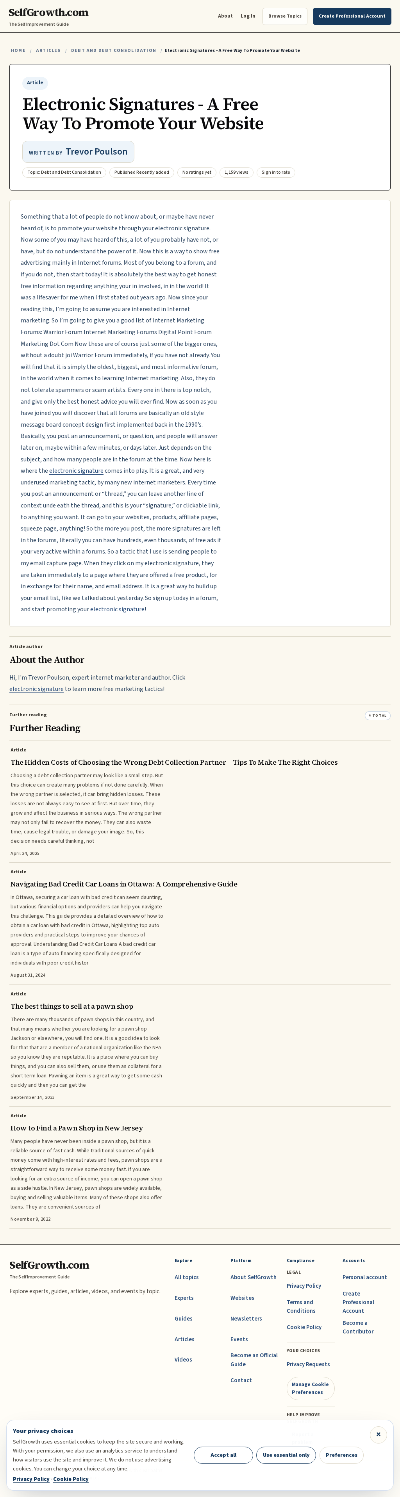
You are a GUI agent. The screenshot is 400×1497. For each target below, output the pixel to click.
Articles (48, 50)
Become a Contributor (358, 1327)
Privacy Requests (308, 1364)
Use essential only (286, 1455)
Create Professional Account (358, 1302)
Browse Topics (285, 16)
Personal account (365, 1277)
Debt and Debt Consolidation (113, 50)
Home (18, 50)
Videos (183, 1360)
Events (239, 1339)
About (225, 16)
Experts (184, 1298)
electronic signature (76, 470)
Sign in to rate (276, 172)
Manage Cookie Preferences (310, 1388)
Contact (241, 1380)
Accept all (223, 1455)
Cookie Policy (304, 1327)
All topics (187, 1277)
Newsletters (246, 1319)
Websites (242, 1298)
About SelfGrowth (253, 1277)
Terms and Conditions (301, 1306)
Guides (184, 1319)
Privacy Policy (304, 1286)
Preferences (341, 1455)
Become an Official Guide (254, 1359)
